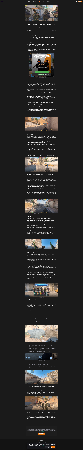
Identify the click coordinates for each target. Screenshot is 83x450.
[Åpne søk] (76, 1)
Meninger (48, 1)
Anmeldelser (34, 1)
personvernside (42, 431)
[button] (41, 431)
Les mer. (43, 445)
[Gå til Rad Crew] (2, 1)
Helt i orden (53, 447)
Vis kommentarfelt (41, 433)
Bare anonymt (47, 447)
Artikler (29, 1)
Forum (54, 1)
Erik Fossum (30, 30)
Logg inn (79, 1)
